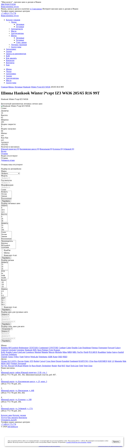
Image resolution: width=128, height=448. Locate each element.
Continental (43, 348)
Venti (86, 366)
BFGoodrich (13, 348)
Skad (68, 366)
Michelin (58, 352)
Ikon (96, 361)
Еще (8, 65)
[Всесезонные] (6, 198)
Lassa (14, 352)
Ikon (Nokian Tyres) (45, 350)
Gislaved (4, 350)
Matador (45, 352)
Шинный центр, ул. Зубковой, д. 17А (17, 408)
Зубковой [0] (68, 149)
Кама (55, 357)
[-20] (3, 282)
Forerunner (102, 348)
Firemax (95, 348)
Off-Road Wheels (21, 366)
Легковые (20, 24)
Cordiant (62, 348)
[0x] (4, 274)
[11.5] (4, 212)
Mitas (64, 352)
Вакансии (10, 60)
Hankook (28, 350)
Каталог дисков (19, 415)
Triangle (4, 357)
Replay (54, 366)
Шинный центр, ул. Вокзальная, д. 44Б (17, 390)
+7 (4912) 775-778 (8, 13)
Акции (9, 51)
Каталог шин (6, 415)
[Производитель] (8, 241)
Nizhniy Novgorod (18, 363)
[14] (4, 228)
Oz (30, 366)
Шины (14, 36)
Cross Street (50, 361)
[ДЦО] (3, 298)
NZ (2, 366)
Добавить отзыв (8, 160)
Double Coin (77, 348)
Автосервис (11, 49)
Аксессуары (16, 47)
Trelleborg (13, 354)
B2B (8, 56)
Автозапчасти (17, 29)
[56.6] (3, 304)
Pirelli (86, 352)
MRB (69, 352)
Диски (13, 22)
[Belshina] (8, 243)
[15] (4, 269)
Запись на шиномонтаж (16, 54)
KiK (109, 361)
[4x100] (4, 278)
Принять (116, 442)
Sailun (109, 352)
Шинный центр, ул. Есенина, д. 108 (16, 399)
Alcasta (4, 361)
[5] (4, 293)
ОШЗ (60, 357)
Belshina (4, 348)
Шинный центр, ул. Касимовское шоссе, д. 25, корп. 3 (24, 381)
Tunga (10, 357)
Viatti (21, 357)
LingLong (21, 352)
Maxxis (51, 352)
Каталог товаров (13, 20)
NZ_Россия (9, 366)
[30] (4, 221)
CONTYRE (53, 348)
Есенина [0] (58, 149)
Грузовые (20, 27)
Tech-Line (74, 366)
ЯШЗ (65, 357)
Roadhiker (102, 352)
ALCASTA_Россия (15, 361)
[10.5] (4, 210)
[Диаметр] (4, 223)
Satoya (115, 352)
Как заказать (11, 58)
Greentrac (20, 350)
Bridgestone (23, 348)
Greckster (12, 350)
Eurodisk (65, 361)
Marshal (38, 352)
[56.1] (3, 302)
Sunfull (121, 352)
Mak (124, 361)
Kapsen (57, 350)
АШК (50, 357)
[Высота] (4, 215)
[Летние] (6, 194)
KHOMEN (102, 361)
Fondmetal (74, 361)
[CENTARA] (8, 248)
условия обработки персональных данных (78, 442)
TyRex (16, 357)
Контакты (10, 63)
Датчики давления (19, 45)
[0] (4, 217)
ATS (31, 361)
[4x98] (4, 276)
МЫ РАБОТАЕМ (8, 4)
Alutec (26, 361)
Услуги (4, 417)
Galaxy (118, 348)
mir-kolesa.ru (13, 426)
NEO (8, 363)
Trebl (81, 366)
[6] (4, 208)
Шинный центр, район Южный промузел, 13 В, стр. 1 (24, 372)
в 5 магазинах (36, 9)
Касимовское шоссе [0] (29, 149)
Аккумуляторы (17, 33)
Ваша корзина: (10, 16)
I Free (91, 361)
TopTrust (4, 354)
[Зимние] (6, 196)
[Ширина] (4, 206)
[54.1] (3, 300)
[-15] (3, 287)
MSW (3, 363)
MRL (74, 352)
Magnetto (118, 361)
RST (63, 366)
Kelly (3, 352)
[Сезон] (6, 232)
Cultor (68, 348)
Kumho (9, 352)
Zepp (90, 366)
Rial (59, 366)
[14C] (4, 230)
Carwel (42, 361)
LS (113, 361)
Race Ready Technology (41, 366)
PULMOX (93, 352)
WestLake (34, 357)
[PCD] (4, 271)
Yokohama (43, 357)
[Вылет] (3, 280)
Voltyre (27, 357)
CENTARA (33, 348)
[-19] (3, 285)
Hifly (35, 350)
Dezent (59, 361)
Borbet (36, 361)
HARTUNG (83, 361)
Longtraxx (30, 352)
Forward (111, 348)
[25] (4, 219)
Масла (13, 31)
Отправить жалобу (9, 420)
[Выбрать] (6, 192)
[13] (4, 226)
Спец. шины (21, 42)
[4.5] (4, 291)
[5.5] (4, 296)
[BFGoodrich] (8, 245)
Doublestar (86, 348)
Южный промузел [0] (10, 149)
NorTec (80, 352)
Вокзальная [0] (46, 149)
